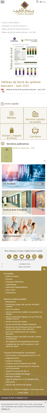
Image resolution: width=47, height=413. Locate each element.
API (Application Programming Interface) (22, 342)
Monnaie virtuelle (13, 377)
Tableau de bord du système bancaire (14, 29)
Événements (11, 293)
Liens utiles (23, 393)
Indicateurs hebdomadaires (17, 287)
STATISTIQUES (13, 23)
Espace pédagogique (12, 236)
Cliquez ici (5, 409)
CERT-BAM (10, 382)
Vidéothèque (11, 285)
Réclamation (11, 302)
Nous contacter (25, 267)
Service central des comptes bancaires (21, 324)
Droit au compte (12, 309)
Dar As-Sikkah (9, 184)
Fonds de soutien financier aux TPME (21, 364)
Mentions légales (22, 389)
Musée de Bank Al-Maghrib (15, 210)
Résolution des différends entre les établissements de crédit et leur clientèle (24, 328)
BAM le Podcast (12, 276)
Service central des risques (16, 322)
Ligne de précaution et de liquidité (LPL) (22, 379)
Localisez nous (24, 264)
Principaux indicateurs (15, 282)
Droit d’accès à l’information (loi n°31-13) (23, 355)
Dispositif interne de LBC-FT (17, 371)
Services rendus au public (15, 299)
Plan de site (8, 389)
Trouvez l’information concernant (19, 353)
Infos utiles (10, 290)
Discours (9, 279)
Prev (44, 161)
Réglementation (12, 358)
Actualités (9, 274)
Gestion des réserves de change (18, 385)
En (41, 2)
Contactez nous (37, 389)
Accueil (4, 23)
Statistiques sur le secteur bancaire (13, 26)
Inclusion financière (14, 361)
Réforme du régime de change (18, 374)
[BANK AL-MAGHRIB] (23, 8)
